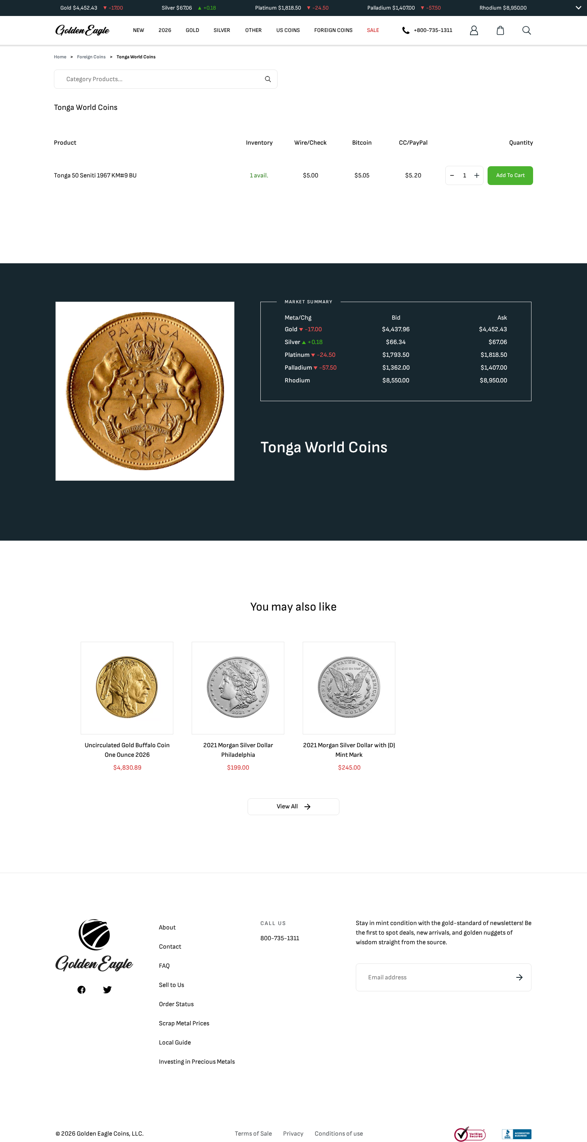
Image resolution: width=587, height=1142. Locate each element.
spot (392, 933)
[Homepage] (83, 30)
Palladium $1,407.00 (404, 7)
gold (448, 923)
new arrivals (432, 933)
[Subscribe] (519, 977)
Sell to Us (171, 985)
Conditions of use (339, 1134)
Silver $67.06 (189, 7)
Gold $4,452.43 (91, 7)
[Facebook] (81, 990)
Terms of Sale (253, 1134)
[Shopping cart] (500, 30)
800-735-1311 (279, 938)
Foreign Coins (91, 57)
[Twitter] (107, 990)
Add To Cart (510, 175)
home (60, 57)
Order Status (176, 1004)
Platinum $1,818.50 (292, 7)
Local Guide (175, 1043)
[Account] (474, 30)
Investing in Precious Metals (197, 1062)
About (167, 927)
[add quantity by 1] (477, 176)
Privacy (293, 1134)
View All (287, 806)
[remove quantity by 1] (452, 176)
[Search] (526, 30)
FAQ (164, 966)
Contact (170, 947)
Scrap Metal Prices (184, 1023)
